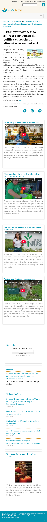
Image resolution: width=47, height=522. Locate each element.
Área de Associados (37, 2)
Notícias (18, 21)
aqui (20, 100)
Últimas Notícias (13, 394)
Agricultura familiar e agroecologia (19, 278)
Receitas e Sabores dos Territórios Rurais (21, 455)
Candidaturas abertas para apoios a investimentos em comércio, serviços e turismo (23, 441)
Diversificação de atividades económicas (21, 122)
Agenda (9, 368)
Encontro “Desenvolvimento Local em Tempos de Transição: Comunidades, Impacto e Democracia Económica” (23, 376)
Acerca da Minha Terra (20, 2)
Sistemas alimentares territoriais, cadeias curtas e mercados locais (22, 175)
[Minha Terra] (8, 21)
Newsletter (11, 344)
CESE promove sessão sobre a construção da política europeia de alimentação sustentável (22, 24)
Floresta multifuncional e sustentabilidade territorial (22, 228)
